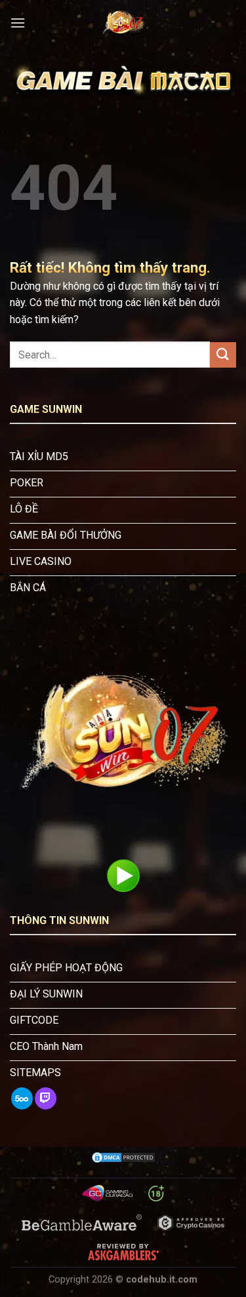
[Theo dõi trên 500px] (22, 1098)
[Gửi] (223, 355)
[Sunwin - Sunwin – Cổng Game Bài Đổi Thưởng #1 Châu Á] (123, 23)
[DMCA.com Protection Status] (123, 1157)
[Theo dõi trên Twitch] (45, 1098)
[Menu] (18, 23)
